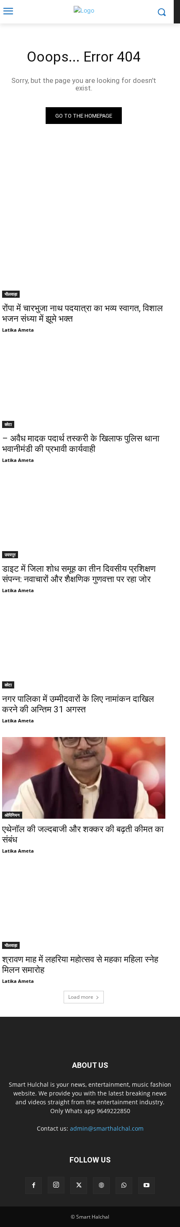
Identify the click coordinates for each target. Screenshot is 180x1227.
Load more (80, 996)
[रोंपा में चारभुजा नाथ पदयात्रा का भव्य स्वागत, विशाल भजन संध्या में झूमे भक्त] (83, 257)
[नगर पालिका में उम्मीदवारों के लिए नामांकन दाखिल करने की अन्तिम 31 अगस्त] (83, 647)
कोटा (8, 424)
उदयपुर (10, 554)
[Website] (101, 1185)
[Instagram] (56, 1185)
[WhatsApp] (124, 1185)
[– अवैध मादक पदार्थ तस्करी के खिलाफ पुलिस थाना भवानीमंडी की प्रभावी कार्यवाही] (83, 387)
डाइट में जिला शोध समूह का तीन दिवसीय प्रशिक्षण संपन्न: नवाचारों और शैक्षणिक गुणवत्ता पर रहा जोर (79, 574)
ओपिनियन (12, 815)
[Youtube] (146, 1185)
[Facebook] (33, 1185)
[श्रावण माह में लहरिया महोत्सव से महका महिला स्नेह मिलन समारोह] (83, 908)
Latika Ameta (18, 330)
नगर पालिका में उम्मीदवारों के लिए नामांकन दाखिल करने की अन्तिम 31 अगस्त (78, 704)
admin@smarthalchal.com (107, 1128)
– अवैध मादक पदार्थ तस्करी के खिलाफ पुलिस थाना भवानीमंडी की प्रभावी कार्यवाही (80, 443)
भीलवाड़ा (11, 294)
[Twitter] (78, 1185)
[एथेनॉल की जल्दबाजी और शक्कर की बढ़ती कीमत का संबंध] (83, 778)
